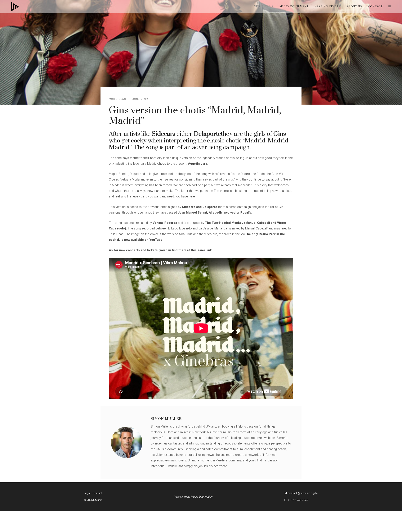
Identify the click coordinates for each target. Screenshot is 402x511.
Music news (263, 6)
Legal (87, 493)
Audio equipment (294, 6)
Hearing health (327, 6)
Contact (375, 6)
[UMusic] (15, 6)
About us (354, 6)
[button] (389, 6)
